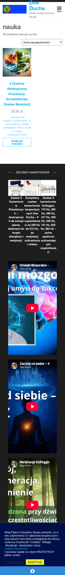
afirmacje (15, 117)
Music (20, 127)
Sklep (24, 134)
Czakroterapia (20, 120)
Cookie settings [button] (14, 562)
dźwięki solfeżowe (18, 122)
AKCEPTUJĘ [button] (35, 562)
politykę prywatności (16, 548)
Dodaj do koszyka (17, 142)
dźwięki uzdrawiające (16, 125)
